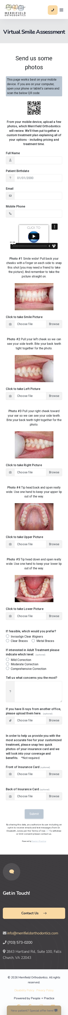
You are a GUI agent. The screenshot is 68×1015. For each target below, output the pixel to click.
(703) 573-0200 (19, 942)
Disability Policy (24, 990)
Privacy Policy (45, 990)
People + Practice (42, 998)
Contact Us (30, 913)
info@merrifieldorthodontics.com (32, 933)
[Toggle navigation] (61, 10)
